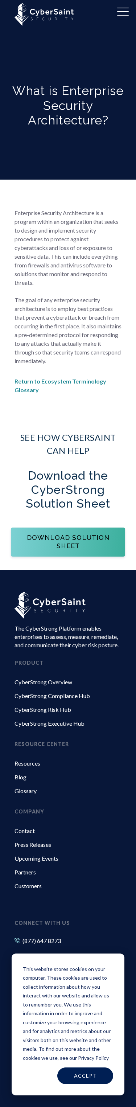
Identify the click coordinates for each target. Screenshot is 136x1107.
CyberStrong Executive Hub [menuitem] (50, 723)
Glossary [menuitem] (26, 790)
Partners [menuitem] (25, 872)
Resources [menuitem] (27, 763)
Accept (85, 1076)
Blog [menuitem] (20, 777)
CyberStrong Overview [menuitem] (43, 681)
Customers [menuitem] (28, 885)
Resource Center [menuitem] (42, 744)
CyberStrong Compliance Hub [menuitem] (52, 695)
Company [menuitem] (29, 811)
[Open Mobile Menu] (123, 12)
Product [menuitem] (29, 663)
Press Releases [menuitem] (33, 844)
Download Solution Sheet (68, 542)
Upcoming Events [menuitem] (36, 858)
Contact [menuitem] (25, 830)
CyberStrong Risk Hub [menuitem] (43, 709)
